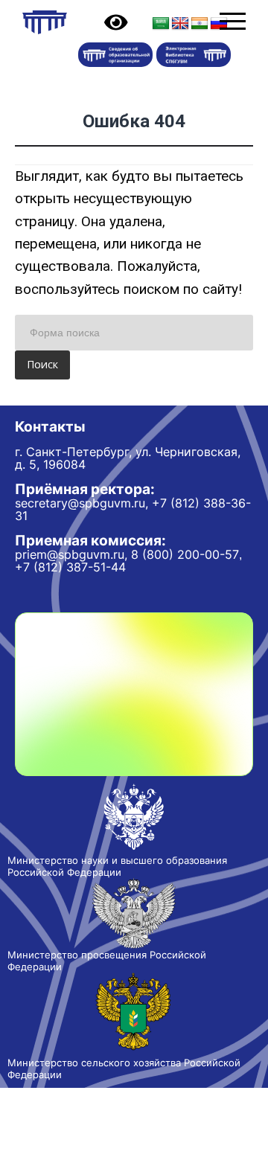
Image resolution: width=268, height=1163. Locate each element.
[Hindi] (199, 23)
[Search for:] (134, 332)
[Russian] (219, 23)
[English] (180, 23)
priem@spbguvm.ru (69, 554)
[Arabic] (161, 23)
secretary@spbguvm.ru (80, 503)
